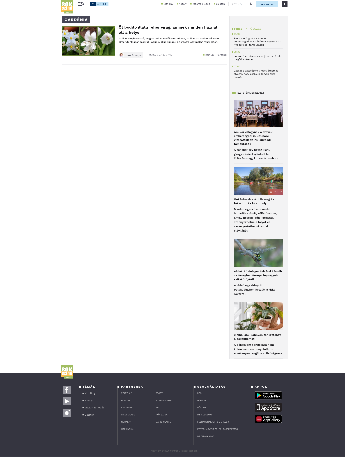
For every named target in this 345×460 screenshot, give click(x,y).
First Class (128, 414)
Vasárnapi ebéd (201, 4)
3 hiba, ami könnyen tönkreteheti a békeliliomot (258, 337)
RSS (199, 393)
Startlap (126, 393)
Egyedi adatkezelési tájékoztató (217, 429)
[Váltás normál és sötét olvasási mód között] (251, 4)
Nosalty (126, 422)
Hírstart (126, 400)
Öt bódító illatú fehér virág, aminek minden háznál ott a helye (168, 30)
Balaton (220, 4)
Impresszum (204, 414)
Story (159, 393)
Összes (255, 28)
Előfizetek (267, 4)
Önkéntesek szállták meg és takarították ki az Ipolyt (254, 201)
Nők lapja (161, 414)
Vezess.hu (127, 407)
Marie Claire (163, 422)
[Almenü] (81, 4)
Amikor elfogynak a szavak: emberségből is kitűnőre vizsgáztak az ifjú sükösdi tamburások (253, 138)
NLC (158, 407)
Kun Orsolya (133, 55)
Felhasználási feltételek (213, 422)
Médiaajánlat (205, 436)
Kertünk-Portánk (216, 54)
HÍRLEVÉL (202, 400)
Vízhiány (168, 4)
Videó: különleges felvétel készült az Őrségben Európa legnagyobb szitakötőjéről (258, 275)
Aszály (183, 4)
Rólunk (201, 407)
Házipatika (127, 429)
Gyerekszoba (164, 400)
